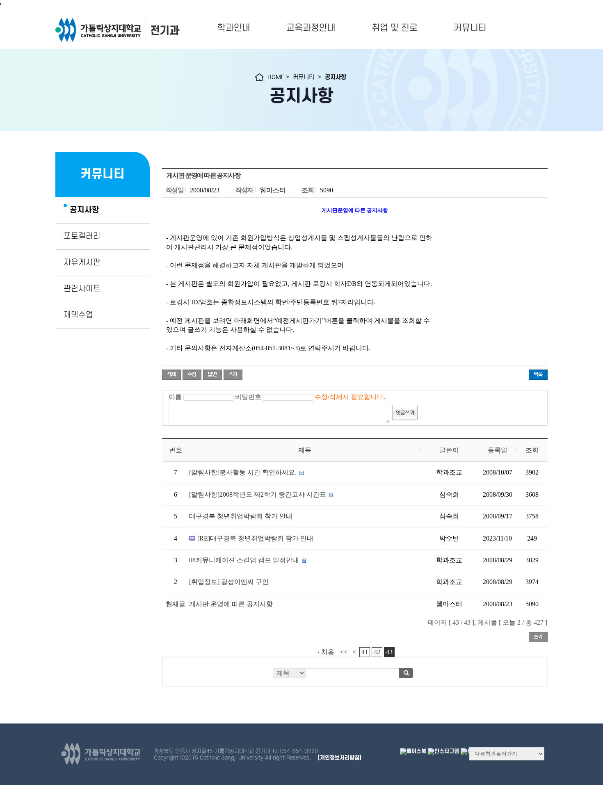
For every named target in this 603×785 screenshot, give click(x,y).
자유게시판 (82, 262)
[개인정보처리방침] (339, 758)
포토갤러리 (82, 236)
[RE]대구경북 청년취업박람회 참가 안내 (255, 538)
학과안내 (233, 28)
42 (377, 651)
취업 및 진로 (395, 28)
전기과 (164, 31)
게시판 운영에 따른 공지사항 (231, 603)
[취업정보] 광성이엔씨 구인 (229, 581)
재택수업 (78, 314)
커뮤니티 (470, 28)
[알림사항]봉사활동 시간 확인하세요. (243, 472)
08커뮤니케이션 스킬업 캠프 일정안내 (244, 560)
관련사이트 (82, 288)
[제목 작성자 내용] (355, 675)
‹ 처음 (325, 651)
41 (364, 651)
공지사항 (84, 210)
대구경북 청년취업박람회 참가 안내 (240, 516)
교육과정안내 (311, 28)
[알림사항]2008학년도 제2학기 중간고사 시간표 (257, 494)
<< (343, 651)
